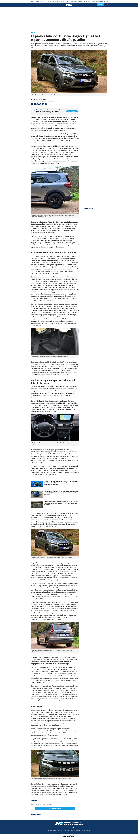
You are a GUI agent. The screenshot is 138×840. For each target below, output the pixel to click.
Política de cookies (75, 830)
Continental (61, 1)
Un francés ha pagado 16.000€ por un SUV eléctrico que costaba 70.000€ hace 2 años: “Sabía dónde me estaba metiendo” (61, 493)
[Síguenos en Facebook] (65, 827)
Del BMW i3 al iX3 (99, 1)
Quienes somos (52, 830)
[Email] (46, 104)
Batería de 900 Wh (83, 1)
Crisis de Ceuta (39, 1)
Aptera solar (91, 1)
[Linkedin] (37, 104)
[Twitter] (35, 104)
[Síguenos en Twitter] (67, 827)
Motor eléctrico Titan (53, 1)
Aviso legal (66, 830)
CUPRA (45, 1)
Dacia (32, 804)
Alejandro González (38, 100)
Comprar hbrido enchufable (72, 1)
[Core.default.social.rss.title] (73, 827)
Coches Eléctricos (47, 804)
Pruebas (34, 33)
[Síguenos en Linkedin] (70, 827)
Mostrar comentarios (55, 808)
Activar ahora (71, 111)
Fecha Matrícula (86, 830)
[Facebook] (32, 104)
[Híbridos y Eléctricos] (69, 823)
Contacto (60, 830)
